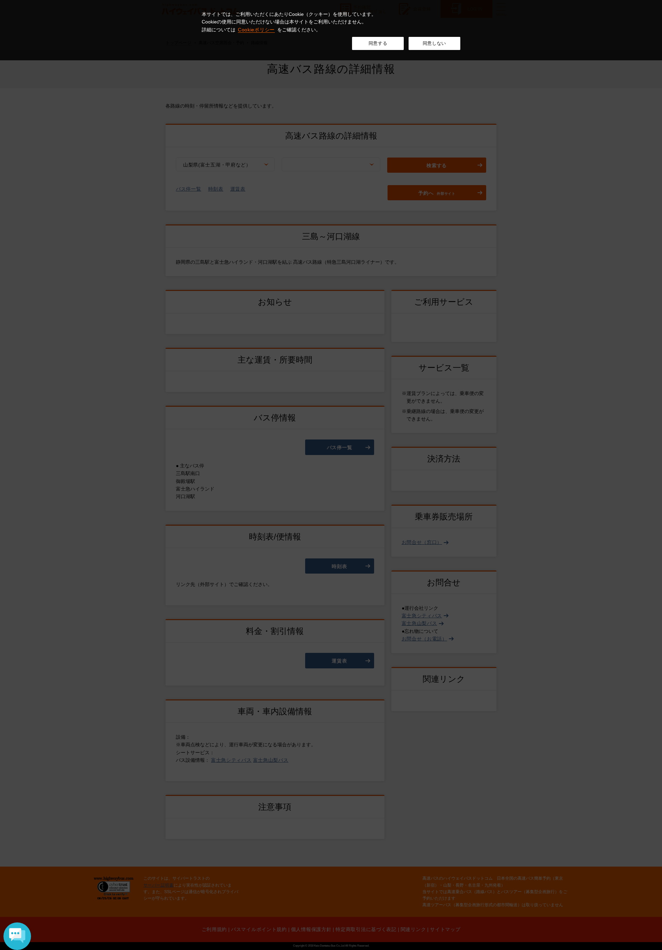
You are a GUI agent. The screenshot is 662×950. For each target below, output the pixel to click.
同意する (378, 43)
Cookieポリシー (256, 29)
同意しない (434, 43)
